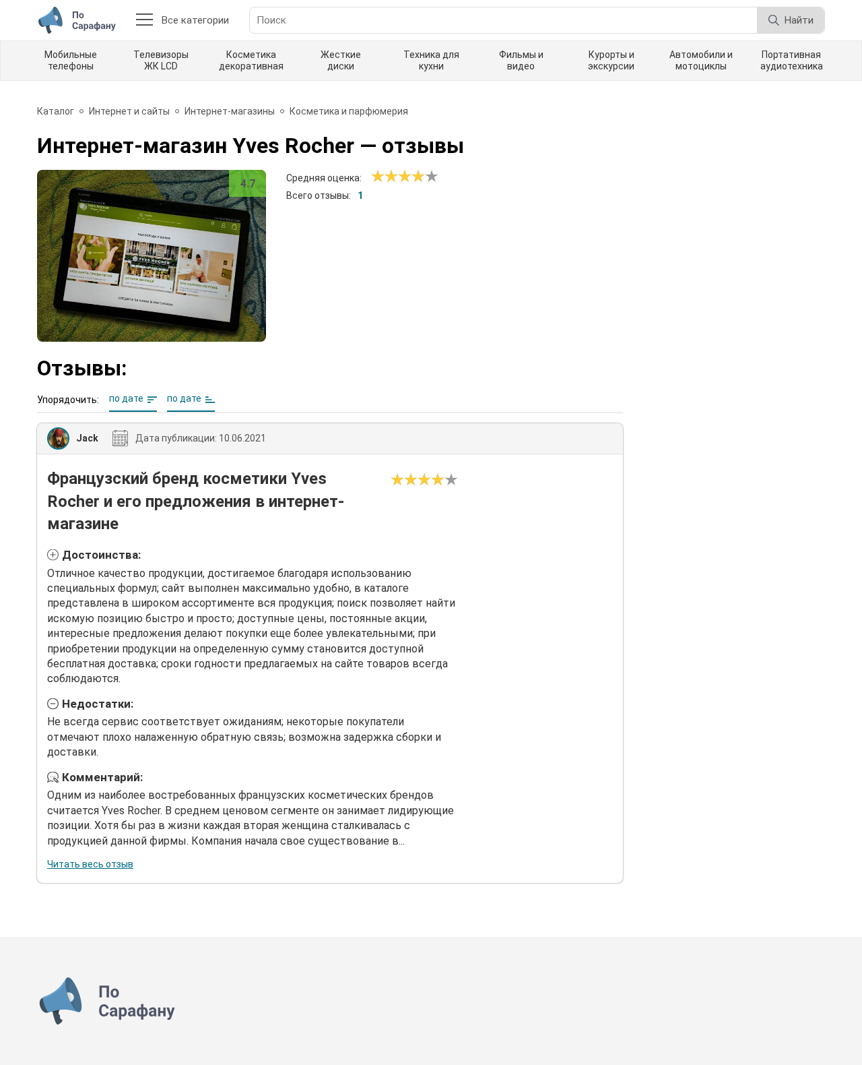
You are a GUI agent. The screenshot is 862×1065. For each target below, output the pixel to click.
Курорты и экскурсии (611, 60)
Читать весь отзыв (90, 864)
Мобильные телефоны (70, 60)
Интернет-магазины (230, 111)
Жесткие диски (341, 60)
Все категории (195, 20)
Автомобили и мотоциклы (701, 60)
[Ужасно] (378, 176)
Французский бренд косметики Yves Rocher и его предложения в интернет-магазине (195, 501)
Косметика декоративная (251, 60)
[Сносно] (384, 176)
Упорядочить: (68, 399)
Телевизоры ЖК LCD (161, 60)
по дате (126, 398)
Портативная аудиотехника (791, 60)
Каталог (55, 111)
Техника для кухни (431, 60)
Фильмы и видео (521, 60)
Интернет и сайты (129, 111)
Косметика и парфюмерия (349, 111)
